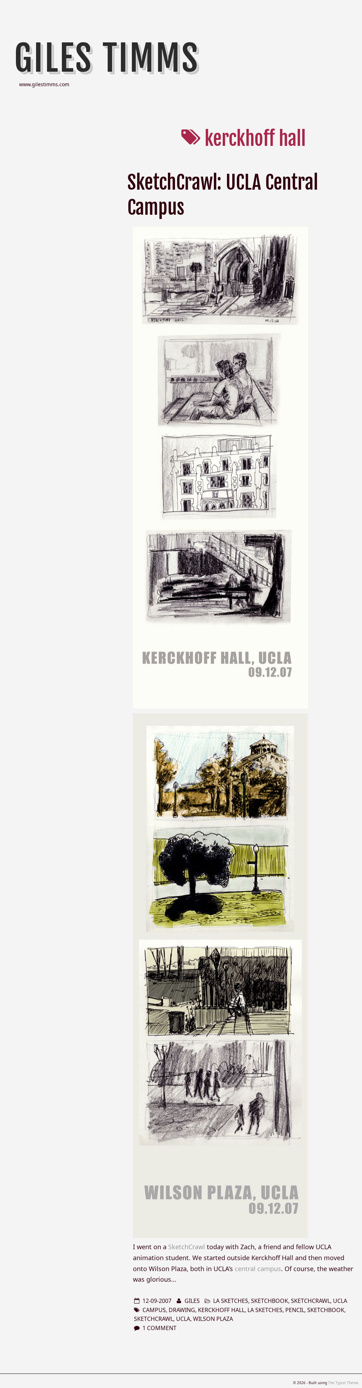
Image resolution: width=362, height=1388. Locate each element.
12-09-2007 (156, 1301)
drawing (182, 1310)
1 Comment (159, 1328)
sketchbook (269, 1301)
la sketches (230, 1301)
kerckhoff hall (221, 1310)
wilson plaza (213, 1319)
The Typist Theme (343, 1382)
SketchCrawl (186, 1246)
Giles (192, 1301)
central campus (258, 1268)
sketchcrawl (310, 1301)
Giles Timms (106, 58)
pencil (294, 1310)
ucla (340, 1301)
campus (154, 1310)
